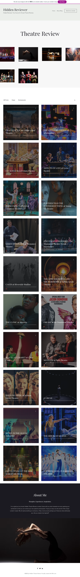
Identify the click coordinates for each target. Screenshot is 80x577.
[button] (74, 100)
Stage (13, 100)
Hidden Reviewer (15, 10)
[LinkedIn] (42, 568)
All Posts (6, 100)
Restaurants (22, 100)
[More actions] (36, 108)
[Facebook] (37, 568)
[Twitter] (40, 568)
